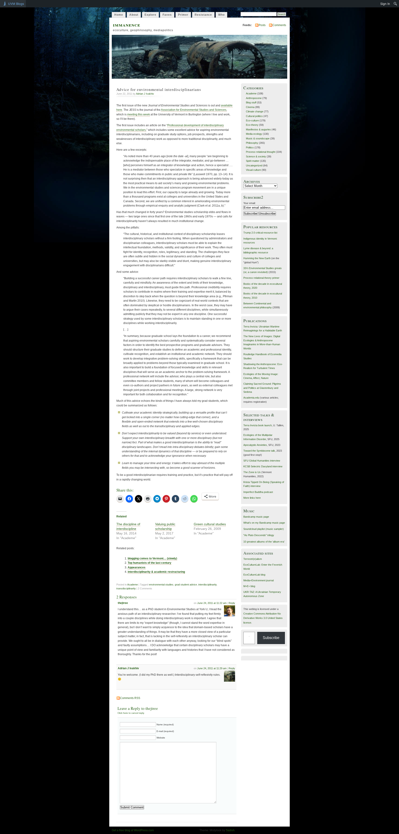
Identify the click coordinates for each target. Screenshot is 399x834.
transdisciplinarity (126, 588)
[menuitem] (395, 3)
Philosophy (252, 142)
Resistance (203, 14)
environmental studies (161, 584)
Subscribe (271, 638)
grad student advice (186, 584)
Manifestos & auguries (258, 129)
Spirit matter (252, 160)
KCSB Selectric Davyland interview (262, 466)
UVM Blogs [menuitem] (16, 4)
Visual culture (253, 169)
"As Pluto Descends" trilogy (258, 535)
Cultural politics (254, 116)
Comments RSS (130, 698)
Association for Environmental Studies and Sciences (193, 109)
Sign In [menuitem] (385, 4)
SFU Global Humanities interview (261, 460)
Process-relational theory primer (261, 277)
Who (221, 14)
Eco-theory (252, 124)
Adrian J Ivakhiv (145, 93)
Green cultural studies (210, 524)
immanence (126, 24)
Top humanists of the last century (149, 562)
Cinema (250, 107)
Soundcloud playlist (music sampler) (263, 529)
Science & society (256, 156)
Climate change (254, 111)
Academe (132, 584)
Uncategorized (254, 165)
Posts (262, 25)
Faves (167, 14)
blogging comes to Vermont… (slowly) (152, 558)
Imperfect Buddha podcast (258, 492)
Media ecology (254, 133)
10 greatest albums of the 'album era (263, 541)
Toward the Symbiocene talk (259, 450)
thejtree (123, 603)
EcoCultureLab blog (254, 574)
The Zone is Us (252, 472)
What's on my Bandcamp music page (264, 522)
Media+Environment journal (258, 580)
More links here (252, 497)
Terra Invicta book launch (257, 425)
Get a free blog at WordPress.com (133, 830)
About (133, 14)
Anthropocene (254, 98)
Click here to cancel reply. (131, 713)
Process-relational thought (260, 151)
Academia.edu (251, 397)
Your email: (249, 203)
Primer (183, 14)
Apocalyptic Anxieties (255, 445)
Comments (279, 25)
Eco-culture (252, 120)
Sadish (230, 830)
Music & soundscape (257, 138)
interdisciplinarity (207, 584)
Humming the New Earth (257, 258)
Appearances (136, 567)
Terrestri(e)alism (252, 559)
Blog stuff (251, 102)
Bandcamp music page (256, 516)
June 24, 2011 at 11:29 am (212, 668)
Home (118, 14)
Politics (250, 147)
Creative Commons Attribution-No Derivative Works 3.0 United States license (263, 618)
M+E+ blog (249, 586)
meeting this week (138, 114)
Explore (150, 14)
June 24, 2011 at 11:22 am (212, 603)
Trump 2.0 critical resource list (260, 232)
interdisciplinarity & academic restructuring (156, 571)
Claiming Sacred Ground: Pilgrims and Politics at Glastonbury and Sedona (262, 387)
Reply (232, 603)
